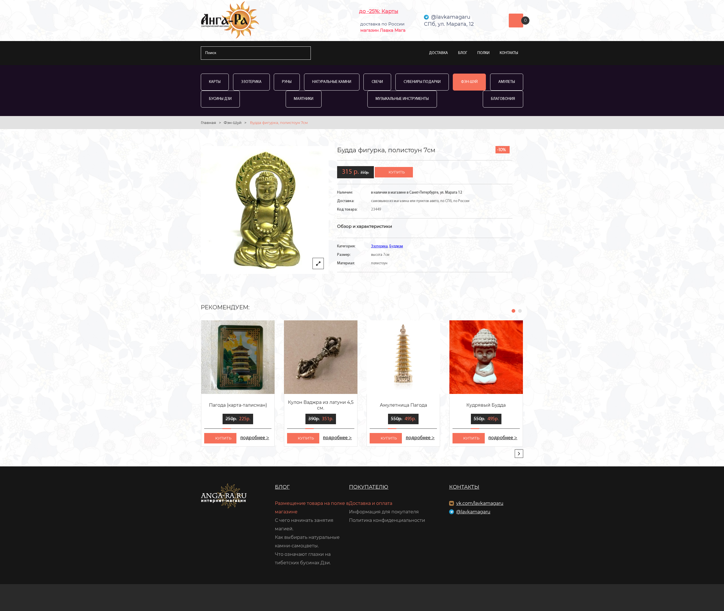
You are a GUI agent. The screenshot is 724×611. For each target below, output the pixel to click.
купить (397, 172)
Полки (483, 53)
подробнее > (255, 438)
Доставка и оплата (370, 503)
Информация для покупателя (384, 511)
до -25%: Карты (378, 11)
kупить (223, 438)
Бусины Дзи (220, 99)
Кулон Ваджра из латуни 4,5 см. (321, 405)
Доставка (438, 53)
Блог (462, 53)
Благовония (503, 99)
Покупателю (368, 487)
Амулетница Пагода (403, 405)
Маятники (303, 99)
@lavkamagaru (473, 511)
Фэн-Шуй (469, 82)
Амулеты (506, 82)
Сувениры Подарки (422, 82)
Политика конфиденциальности (387, 520)
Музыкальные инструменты (402, 99)
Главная (208, 122)
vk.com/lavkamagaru (479, 503)
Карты (215, 82)
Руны (287, 82)
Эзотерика (251, 82)
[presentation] (519, 453)
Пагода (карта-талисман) (238, 405)
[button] (513, 311)
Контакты (509, 53)
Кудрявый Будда (486, 405)
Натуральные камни (331, 82)
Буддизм (396, 246)
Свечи (377, 82)
